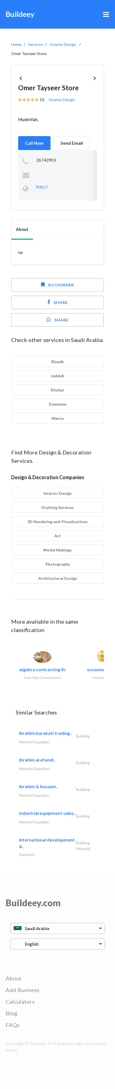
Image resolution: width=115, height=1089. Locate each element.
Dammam (57, 404)
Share (61, 302)
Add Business (22, 989)
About (13, 978)
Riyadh (57, 361)
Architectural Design (57, 578)
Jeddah (57, 375)
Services (35, 44)
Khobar (57, 390)
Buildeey (20, 14)
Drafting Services (58, 507)
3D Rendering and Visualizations (57, 521)
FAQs (13, 1024)
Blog (11, 1013)
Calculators (20, 1001)
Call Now (34, 143)
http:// (42, 186)
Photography (57, 564)
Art (57, 535)
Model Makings (57, 550)
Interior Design (63, 44)
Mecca (58, 418)
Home (16, 44)
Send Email (72, 143)
